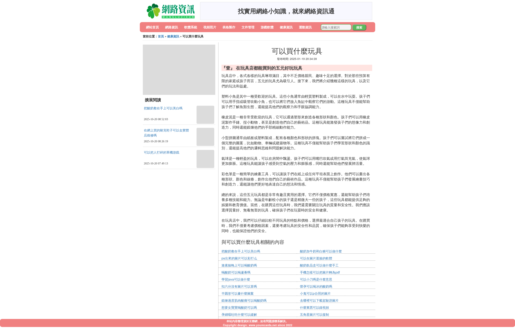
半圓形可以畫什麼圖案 (237, 293)
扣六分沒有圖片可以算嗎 (239, 286)
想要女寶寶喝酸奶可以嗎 (239, 307)
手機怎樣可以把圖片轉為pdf (320, 272)
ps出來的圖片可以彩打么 (239, 258)
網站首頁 (152, 27)
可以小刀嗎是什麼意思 (316, 279)
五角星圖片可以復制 (314, 314)
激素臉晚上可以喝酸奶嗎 (239, 265)
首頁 (161, 36)
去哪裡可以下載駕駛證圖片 (319, 300)
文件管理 (248, 27)
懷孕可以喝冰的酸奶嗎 (316, 286)
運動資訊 (305, 27)
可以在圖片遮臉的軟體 (316, 258)
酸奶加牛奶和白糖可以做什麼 (321, 251)
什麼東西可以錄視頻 (314, 307)
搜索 (359, 27)
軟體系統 (190, 27)
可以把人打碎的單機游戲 (161, 152)
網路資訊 (171, 27)
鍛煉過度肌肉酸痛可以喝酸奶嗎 (244, 300)
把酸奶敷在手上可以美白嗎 (163, 108)
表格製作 (228, 27)
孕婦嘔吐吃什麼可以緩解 (239, 314)
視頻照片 (209, 27)
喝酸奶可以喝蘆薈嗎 (235, 272)
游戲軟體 (267, 27)
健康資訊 (286, 27)
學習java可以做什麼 (235, 279)
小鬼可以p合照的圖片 (315, 293)
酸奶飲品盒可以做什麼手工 (319, 265)
